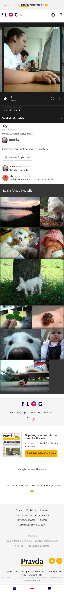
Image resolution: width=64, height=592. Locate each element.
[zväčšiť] (52, 98)
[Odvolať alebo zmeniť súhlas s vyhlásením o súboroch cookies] (52, 561)
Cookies (19, 545)
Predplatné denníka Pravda (41, 453)
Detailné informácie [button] (13, 118)
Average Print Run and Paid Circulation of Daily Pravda (32, 541)
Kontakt (48, 412)
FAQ (40, 412)
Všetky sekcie (37, 5)
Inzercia (44, 510)
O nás (19, 510)
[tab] (32, 117)
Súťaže (43, 519)
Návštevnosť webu (26, 519)
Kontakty (31, 510)
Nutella (13, 166)
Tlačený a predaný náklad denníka (32, 515)
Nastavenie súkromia (38, 545)
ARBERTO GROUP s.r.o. (32, 575)
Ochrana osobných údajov (32, 524)
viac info (36, 580)
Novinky (32, 412)
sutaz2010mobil (12, 110)
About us (32, 536)
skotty (13, 176)
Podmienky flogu (18, 412)
